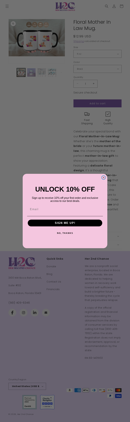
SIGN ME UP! (65, 222)
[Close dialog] (104, 177)
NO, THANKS (65, 233)
